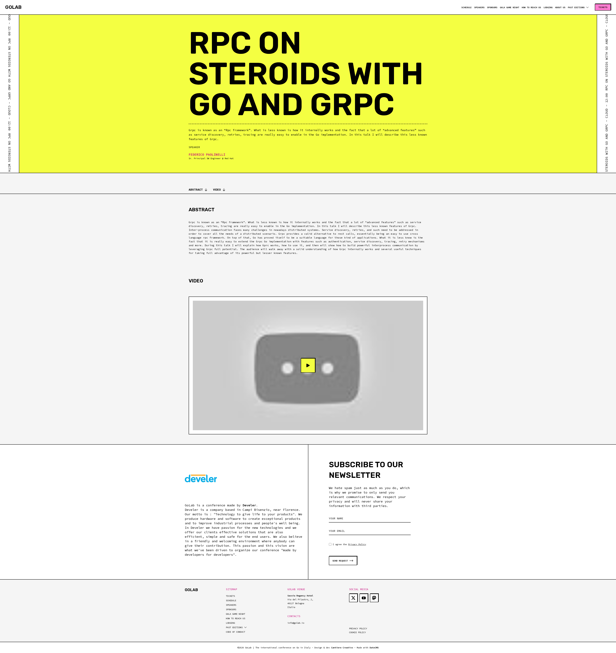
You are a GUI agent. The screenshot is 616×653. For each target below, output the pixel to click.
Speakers (479, 7)
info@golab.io (295, 622)
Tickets (230, 595)
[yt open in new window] (363, 598)
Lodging (547, 7)
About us (560, 7)
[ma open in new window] (374, 598)
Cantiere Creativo (342, 647)
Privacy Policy (357, 544)
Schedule (466, 7)
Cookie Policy (357, 632)
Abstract (196, 189)
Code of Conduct (235, 631)
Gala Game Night (509, 7)
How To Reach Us (235, 618)
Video (217, 189)
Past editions (576, 7)
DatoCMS (374, 647)
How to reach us (531, 7)
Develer (249, 505)
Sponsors (492, 7)
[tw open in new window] (353, 598)
